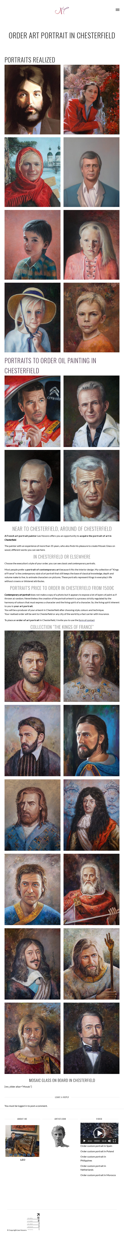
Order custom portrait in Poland (97, 1151)
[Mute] (109, 1140)
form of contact (87, 620)
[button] (99, 1133)
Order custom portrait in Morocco (98, 1175)
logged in (22, 1105)
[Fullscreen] (114, 1140)
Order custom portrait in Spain (96, 1145)
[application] (99, 1133)
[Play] (84, 1140)
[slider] (97, 1141)
